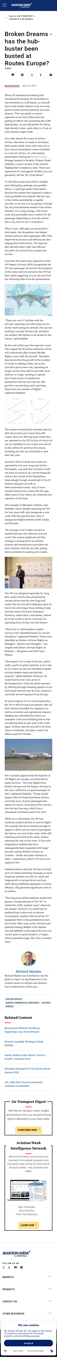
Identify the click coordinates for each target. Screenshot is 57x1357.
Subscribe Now (27, 1130)
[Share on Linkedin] (22, 75)
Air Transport (25, 16)
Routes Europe (39, 156)
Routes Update (14, 999)
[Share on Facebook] (41, 75)
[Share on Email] (13, 75)
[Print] (51, 75)
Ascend (46, 1003)
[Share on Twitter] (32, 75)
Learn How (27, 1225)
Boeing (9, 1006)
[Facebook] (9, 1267)
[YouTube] (15, 1267)
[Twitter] (3, 1267)
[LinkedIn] (21, 1267)
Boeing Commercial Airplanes (22, 1003)
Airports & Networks (21, 19)
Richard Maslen (12, 86)
